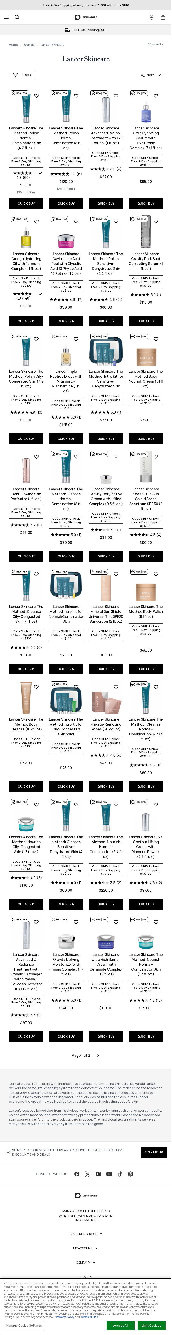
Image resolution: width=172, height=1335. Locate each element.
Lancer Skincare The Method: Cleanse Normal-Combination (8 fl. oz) (66, 499)
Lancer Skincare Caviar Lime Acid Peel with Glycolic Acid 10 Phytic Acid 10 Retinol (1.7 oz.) (66, 263)
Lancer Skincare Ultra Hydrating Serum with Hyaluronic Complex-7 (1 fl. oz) (145, 138)
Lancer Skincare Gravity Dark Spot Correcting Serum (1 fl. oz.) (146, 261)
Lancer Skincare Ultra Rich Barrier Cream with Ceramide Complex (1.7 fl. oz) (106, 964)
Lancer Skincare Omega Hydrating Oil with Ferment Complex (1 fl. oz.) (26, 261)
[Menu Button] (6, 17)
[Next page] (98, 1055)
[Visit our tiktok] (119, 1174)
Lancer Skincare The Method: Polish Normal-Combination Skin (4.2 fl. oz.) (26, 138)
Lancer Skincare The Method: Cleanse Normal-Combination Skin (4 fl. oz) (146, 729)
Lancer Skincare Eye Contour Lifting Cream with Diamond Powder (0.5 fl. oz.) (146, 846)
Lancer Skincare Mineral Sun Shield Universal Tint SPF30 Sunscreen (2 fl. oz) (106, 614)
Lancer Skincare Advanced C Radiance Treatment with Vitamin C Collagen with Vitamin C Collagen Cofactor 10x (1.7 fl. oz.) (26, 971)
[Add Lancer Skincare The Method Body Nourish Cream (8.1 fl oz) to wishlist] (155, 339)
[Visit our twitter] (87, 1174)
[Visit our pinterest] (130, 1174)
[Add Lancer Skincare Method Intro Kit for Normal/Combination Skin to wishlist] (76, 574)
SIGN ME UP (154, 1152)
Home (13, 44)
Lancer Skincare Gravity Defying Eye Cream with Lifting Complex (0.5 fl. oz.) (106, 496)
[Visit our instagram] (98, 1174)
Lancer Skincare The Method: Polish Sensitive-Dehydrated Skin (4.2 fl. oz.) (106, 263)
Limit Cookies (151, 1325)
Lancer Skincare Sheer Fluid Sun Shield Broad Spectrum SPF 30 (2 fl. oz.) (145, 499)
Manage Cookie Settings (24, 1325)
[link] (151, 17)
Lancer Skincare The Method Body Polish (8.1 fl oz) (146, 611)
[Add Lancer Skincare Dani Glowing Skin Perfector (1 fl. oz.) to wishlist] (36, 456)
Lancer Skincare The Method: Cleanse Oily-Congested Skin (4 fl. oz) (26, 614)
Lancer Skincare (86, 59)
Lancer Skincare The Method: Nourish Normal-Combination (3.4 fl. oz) (106, 846)
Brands (29, 44)
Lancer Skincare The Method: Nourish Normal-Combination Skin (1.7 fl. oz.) (146, 964)
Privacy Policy (65, 1317)
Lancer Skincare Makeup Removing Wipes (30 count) (105, 724)
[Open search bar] (17, 17)
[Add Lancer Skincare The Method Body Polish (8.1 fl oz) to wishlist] (155, 574)
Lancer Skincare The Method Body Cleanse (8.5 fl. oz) (26, 724)
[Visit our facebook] (76, 1174)
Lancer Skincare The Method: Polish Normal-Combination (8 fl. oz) (66, 138)
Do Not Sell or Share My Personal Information (86, 1218)
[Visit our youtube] (109, 1174)
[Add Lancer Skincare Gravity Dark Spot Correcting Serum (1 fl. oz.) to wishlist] (155, 221)
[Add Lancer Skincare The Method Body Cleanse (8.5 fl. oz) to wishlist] (36, 686)
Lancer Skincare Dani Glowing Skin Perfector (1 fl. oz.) (26, 494)
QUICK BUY (26, 203)
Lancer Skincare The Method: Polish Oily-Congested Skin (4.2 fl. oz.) (26, 379)
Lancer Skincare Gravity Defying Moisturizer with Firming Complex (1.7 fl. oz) (66, 964)
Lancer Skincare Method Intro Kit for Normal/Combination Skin (66, 614)
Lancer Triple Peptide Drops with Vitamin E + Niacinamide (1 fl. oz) (66, 381)
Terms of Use (89, 1317)
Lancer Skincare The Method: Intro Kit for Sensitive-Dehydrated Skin (106, 379)
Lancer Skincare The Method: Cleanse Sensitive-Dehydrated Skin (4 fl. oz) (66, 846)
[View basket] (163, 17)
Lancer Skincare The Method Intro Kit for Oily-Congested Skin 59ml (66, 726)
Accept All (120, 1325)
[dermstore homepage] (86, 17)
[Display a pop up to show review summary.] (40, 174)
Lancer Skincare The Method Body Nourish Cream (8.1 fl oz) (146, 379)
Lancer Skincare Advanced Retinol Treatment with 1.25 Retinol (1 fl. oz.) (106, 135)
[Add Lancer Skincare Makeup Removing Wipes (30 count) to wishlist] (116, 686)
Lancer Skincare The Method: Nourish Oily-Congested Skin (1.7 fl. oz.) (26, 844)
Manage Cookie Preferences (86, 1211)
